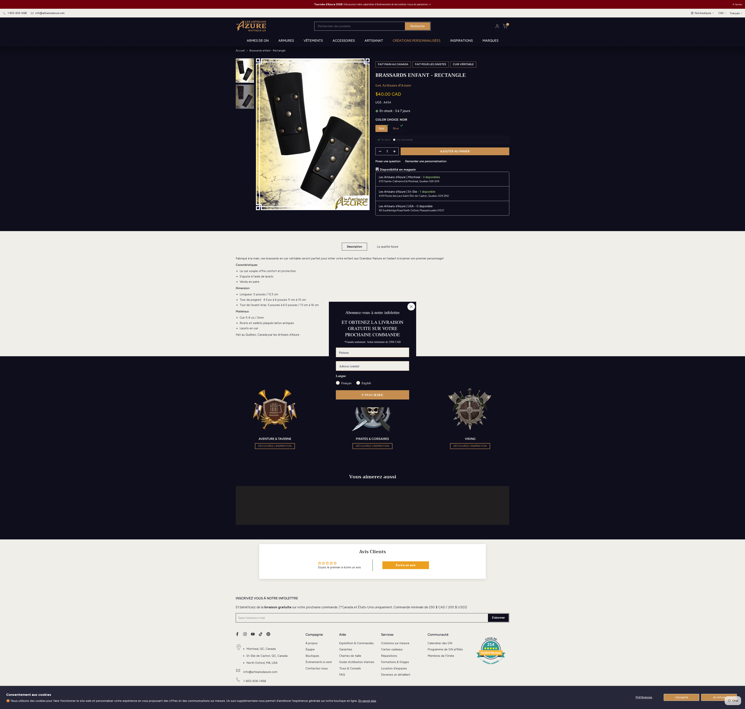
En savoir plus (367, 701)
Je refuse (719, 697)
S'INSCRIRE (373, 395)
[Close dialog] (411, 306)
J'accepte (681, 697)
